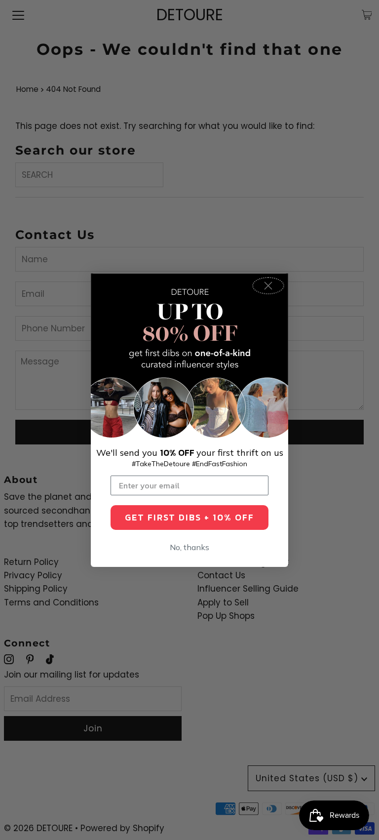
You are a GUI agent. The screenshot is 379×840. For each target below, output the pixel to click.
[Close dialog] (268, 285)
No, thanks (189, 547)
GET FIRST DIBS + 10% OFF (189, 517)
